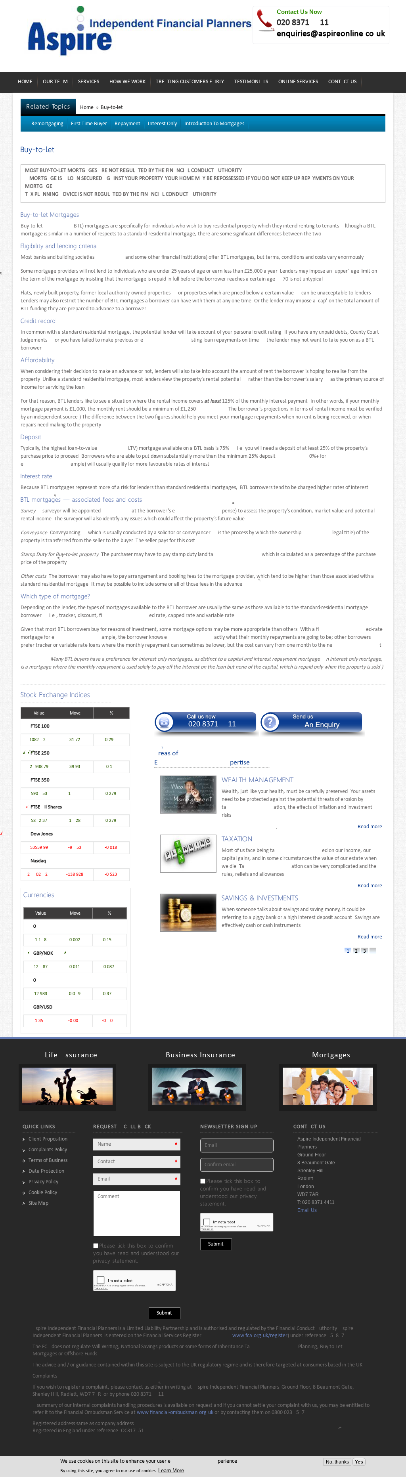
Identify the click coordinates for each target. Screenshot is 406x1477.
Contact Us (342, 82)
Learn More (171, 1470)
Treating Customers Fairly (190, 82)
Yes (359, 1462)
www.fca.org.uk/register (259, 1336)
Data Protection (46, 1171)
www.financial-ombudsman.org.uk (175, 1413)
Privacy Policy (43, 1182)
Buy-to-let (112, 108)
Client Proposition (48, 1139)
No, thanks (337, 1462)
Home (25, 82)
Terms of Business (48, 1161)
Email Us (307, 1210)
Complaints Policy (48, 1150)
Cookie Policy (43, 1193)
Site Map (38, 1203)
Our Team (55, 82)
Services (88, 82)
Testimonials (251, 82)
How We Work (127, 82)
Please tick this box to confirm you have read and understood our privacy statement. (136, 1253)
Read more (370, 827)
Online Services (298, 82)
